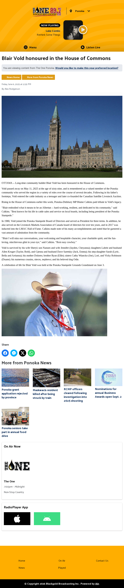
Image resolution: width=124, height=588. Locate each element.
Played (62, 567)
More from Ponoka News (40, 77)
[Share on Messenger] (13, 353)
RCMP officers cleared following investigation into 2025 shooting (75, 394)
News (22, 567)
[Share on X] (22, 353)
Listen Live (93, 47)
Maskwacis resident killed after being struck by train (45, 393)
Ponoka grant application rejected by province (15, 393)
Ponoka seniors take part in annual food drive (15, 431)
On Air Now (12, 446)
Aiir (97, 583)
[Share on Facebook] (5, 353)
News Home (13, 77)
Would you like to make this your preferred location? (86, 67)
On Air (62, 560)
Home (21, 560)
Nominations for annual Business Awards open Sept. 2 (108, 392)
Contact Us (102, 560)
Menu (33, 47)
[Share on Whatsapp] (31, 353)
